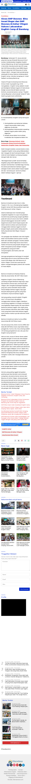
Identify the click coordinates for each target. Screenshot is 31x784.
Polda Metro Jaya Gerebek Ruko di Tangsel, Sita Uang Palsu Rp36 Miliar (16, 670)
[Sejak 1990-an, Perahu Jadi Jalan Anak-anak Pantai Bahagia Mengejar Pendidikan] (8, 483)
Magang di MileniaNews (16, 777)
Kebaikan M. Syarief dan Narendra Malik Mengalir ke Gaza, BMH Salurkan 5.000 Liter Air (19, 713)
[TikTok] (20, 765)
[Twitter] (11, 765)
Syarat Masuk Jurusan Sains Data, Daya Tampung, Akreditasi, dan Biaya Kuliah (16, 658)
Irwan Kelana (8, 32)
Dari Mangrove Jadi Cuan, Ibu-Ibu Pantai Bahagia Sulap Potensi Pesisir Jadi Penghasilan (23, 490)
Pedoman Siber (22, 772)
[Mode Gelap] (26, 4)
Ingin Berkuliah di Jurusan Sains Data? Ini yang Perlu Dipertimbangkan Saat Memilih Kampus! (16, 681)
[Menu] (2, 4)
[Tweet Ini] (18, 440)
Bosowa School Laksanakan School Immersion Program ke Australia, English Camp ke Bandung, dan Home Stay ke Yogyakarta (15, 401)
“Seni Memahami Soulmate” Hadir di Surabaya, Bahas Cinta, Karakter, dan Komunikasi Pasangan (19, 728)
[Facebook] (8, 765)
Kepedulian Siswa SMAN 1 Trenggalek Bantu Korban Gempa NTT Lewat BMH (7, 458)
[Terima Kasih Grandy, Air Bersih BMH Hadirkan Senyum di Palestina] (6, 721)
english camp (6, 429)
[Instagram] (14, 765)
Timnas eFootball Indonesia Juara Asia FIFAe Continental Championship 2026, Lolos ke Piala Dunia (17, 664)
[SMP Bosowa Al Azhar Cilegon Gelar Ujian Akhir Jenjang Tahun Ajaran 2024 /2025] (23, 521)
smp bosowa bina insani (10, 435)
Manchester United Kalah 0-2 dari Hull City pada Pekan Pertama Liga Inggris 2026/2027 (16, 688)
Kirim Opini (21, 775)
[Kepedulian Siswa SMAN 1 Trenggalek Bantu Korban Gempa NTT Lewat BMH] (8, 451)
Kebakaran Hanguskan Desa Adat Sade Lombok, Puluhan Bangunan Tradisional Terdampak (17, 676)
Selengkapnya (14, 743)
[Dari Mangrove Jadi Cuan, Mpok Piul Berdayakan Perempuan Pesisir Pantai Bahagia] (23, 467)
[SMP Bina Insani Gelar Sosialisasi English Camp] (8, 521)
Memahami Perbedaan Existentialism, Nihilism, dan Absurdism (5, 474)
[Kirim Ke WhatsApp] (28, 440)
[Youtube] (17, 765)
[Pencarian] (29, 4)
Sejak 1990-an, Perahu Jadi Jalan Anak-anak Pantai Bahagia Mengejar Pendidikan (7, 490)
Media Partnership (9, 773)
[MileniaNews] (10, 4)
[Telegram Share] (25, 440)
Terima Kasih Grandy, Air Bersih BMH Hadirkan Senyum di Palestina (19, 720)
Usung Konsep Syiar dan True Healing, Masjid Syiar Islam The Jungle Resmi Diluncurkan (16, 693)
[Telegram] (23, 765)
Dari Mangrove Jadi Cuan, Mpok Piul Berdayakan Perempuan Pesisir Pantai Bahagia (22, 474)
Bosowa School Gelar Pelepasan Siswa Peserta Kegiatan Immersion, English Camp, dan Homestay (15, 143)
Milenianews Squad (10, 772)
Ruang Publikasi (11, 775)
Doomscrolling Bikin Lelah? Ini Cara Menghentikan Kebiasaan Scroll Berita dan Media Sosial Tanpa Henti (23, 458)
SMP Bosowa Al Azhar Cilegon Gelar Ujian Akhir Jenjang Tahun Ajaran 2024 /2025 (15, 408)
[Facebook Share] (15, 440)
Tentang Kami (12, 770)
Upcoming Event (22, 773)
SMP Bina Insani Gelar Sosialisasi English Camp (15, 405)
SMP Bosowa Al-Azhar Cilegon (12, 432)
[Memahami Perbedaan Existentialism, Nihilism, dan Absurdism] (8, 467)
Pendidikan (4, 16)
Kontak (20, 770)
